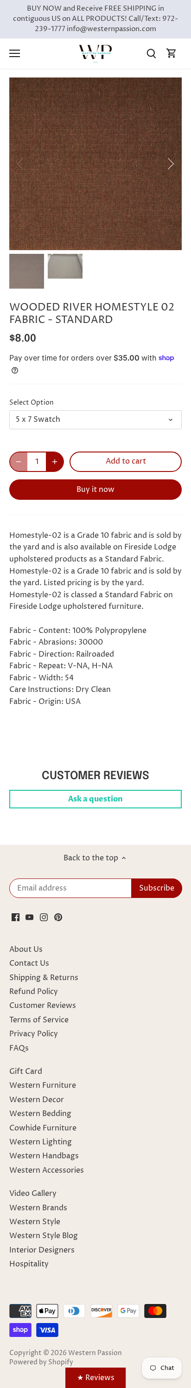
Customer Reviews (42, 1006)
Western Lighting (40, 1142)
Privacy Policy (33, 1034)
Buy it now (95, 489)
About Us (26, 949)
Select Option (31, 403)
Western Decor (36, 1100)
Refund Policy (33, 992)
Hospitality (29, 1264)
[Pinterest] (58, 917)
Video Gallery (33, 1193)
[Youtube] (29, 917)
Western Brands (38, 1208)
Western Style (34, 1222)
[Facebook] (15, 917)
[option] (95, 163)
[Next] (170, 163)
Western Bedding (40, 1114)
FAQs (19, 1048)
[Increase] (55, 461)
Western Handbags (44, 1156)
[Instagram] (44, 917)
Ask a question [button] (95, 799)
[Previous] (20, 163)
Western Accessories (46, 1170)
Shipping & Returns (43, 978)
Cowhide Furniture (42, 1128)
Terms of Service (39, 1020)
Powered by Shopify (41, 1362)
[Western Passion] (95, 53)
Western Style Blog (43, 1236)
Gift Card (25, 1071)
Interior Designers (42, 1250)
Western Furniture (42, 1085)
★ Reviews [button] (96, 1378)
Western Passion (95, 1353)
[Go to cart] (171, 53)
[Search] (151, 53)
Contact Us (29, 963)
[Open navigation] (14, 53)
